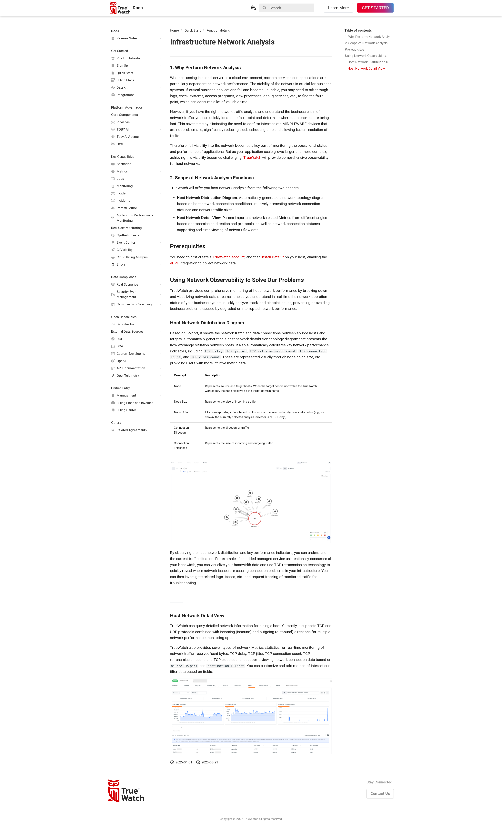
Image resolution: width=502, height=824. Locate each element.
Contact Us (380, 793)
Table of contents (358, 30)
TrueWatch (252, 157)
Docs (115, 31)
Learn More (338, 7)
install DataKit (272, 257)
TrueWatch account (229, 257)
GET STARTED (375, 7)
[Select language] (253, 8)
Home (174, 30)
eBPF (174, 263)
